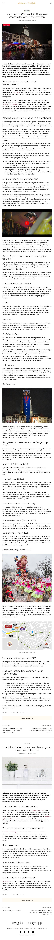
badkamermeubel (38, 810)
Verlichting (5, 881)
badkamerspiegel (11, 832)
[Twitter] (14, 712)
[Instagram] (24, 932)
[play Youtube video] (27, 223)
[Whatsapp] (20, 712)
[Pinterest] (17, 712)
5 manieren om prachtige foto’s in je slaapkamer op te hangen (41, 730)
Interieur (27, 743)
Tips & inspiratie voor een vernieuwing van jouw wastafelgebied (12, 730)
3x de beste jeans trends (11, 911)
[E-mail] (33, 932)
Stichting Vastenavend (10, 104)
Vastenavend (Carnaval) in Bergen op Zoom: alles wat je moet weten (40, 912)
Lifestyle (27, 10)
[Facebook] (11, 712)
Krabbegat (16, 92)
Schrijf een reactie (27, 718)
